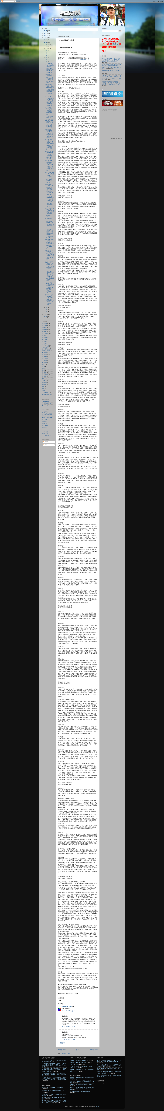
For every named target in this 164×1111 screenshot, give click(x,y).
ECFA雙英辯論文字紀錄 (49, 117)
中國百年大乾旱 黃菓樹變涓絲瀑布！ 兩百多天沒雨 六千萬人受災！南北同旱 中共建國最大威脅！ (49, 287)
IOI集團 (44, 384)
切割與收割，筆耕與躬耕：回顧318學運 (52, 1087)
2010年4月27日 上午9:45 (68, 1027)
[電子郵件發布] (60, 1000)
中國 (43, 335)
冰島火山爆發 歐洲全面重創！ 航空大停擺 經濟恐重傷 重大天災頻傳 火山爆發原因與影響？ (49, 165)
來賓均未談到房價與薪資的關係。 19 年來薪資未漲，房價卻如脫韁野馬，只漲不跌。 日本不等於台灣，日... (111, 83)
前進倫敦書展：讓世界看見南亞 (78, 1060)
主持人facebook (46, 435)
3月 (47, 307)
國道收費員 (45, 374)
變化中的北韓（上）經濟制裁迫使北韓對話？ (82, 1084)
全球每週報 (45, 348)
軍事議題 (44, 339)
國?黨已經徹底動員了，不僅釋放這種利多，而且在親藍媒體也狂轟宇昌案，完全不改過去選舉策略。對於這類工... (111, 66)
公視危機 (44, 354)
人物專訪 (44, 344)
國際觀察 (44, 327)
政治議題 (44, 325)
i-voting (44, 390)
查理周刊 (44, 382)
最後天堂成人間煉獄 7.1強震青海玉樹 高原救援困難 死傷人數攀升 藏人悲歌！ (49, 155)
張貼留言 (62, 1043)
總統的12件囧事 (46, 350)
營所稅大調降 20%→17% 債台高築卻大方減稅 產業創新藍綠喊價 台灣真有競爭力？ (49, 223)
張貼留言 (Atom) (66, 1053)
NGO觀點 (44, 419)
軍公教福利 (45, 358)
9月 (47, 50)
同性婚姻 (44, 372)
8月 (47, 53)
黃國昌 (44, 376)
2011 (45, 39)
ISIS (43, 388)
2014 (45, 33)
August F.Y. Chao (67, 1006)
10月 (47, 48)
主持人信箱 (45, 432)
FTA (43, 368)
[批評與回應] (103, 98)
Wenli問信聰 (45, 346)
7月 (47, 55)
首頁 (77, 1050)
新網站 (115, 44)
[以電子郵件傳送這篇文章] (58, 998)
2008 (45, 317)
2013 (45, 35)
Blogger (97, 1106)
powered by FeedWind (116, 138)
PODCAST (45, 405)
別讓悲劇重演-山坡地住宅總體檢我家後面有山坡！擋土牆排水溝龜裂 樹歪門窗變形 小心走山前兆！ (49, 89)
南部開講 (44, 421)
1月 (47, 312)
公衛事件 (44, 331)
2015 (45, 31)
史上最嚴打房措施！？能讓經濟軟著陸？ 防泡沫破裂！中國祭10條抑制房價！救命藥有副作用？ (49, 68)
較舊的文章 (94, 1050)
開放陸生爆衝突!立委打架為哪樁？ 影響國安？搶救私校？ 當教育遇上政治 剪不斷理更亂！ (49, 144)
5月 (47, 59)
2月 (47, 309)
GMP (43, 370)
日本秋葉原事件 (46, 394)
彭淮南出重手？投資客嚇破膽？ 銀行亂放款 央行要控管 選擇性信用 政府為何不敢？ (49, 133)
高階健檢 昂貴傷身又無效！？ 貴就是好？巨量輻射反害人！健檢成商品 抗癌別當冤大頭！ (49, 255)
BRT (43, 378)
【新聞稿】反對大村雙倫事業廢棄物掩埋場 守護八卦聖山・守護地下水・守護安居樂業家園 (54, 1078)
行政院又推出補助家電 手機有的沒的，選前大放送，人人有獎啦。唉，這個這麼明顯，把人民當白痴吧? (111, 60)
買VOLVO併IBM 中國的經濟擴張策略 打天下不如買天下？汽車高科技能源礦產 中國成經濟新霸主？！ (49, 177)
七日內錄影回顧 (46, 403)
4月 (47, 62)
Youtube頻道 (45, 401)
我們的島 (44, 423)
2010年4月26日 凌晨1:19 (68, 1011)
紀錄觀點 (44, 427)
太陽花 (44, 380)
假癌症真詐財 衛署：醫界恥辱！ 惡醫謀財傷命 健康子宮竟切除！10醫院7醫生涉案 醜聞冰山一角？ (49, 201)
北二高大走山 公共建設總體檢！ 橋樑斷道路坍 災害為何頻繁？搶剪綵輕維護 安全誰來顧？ (49, 101)
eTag (43, 366)
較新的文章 (62, 1050)
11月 (47, 46)
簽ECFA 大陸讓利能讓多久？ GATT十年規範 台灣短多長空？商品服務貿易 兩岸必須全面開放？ (49, 299)
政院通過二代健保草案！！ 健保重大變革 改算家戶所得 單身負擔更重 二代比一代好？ (49, 244)
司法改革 (44, 356)
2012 (45, 37)
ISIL (43, 386)
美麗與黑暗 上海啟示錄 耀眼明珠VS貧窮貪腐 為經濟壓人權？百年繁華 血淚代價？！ (49, 233)
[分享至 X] (62, 998)
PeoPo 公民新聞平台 (47, 417)
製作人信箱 (45, 433)
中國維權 (44, 360)
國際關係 (44, 329)
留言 (45, 444)
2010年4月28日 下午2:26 (68, 1039)
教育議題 (44, 337)
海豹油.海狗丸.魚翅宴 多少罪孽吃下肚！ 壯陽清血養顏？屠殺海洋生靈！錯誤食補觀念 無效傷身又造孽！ (49, 189)
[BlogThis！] (60, 998)
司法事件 (44, 342)
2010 (45, 42)
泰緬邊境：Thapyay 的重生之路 (78, 1062)
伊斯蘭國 (44, 362)
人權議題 (44, 352)
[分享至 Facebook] (63, 998)
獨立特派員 (45, 425)
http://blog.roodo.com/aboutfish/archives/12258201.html (73, 59)
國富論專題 (45, 333)
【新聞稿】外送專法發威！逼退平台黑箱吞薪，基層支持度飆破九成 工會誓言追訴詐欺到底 (54, 1075)
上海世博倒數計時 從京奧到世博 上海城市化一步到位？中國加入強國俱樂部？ (49, 123)
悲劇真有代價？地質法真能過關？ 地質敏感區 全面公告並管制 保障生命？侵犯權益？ (49, 78)
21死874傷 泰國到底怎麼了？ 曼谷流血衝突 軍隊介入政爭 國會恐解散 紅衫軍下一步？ (49, 212)
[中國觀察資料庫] (112, 105)
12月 (47, 44)
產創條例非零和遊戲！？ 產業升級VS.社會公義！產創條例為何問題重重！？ (49, 265)
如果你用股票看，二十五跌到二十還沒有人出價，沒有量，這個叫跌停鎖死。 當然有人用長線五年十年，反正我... (111, 77)
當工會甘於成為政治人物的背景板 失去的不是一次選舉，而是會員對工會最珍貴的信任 (109, 1061)
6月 (47, 57)
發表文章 (46, 441)
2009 (45, 314)
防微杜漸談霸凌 (74, 1064)
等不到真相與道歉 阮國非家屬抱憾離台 (80, 1091)
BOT (43, 364)
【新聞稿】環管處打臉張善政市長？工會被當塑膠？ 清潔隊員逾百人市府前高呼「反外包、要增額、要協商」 (54, 1070)
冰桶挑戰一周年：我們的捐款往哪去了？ (53, 1090)
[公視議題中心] (112, 96)
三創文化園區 (45, 392)
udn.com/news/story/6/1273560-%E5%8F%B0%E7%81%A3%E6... (111, 71)
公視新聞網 (45, 412)
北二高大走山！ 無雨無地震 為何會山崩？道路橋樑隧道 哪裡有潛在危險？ (49, 111)
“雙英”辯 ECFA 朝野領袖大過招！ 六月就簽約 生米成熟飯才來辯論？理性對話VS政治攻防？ (49, 276)
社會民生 (44, 323)
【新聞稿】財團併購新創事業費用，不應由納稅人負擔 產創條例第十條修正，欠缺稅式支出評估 (54, 1065)
